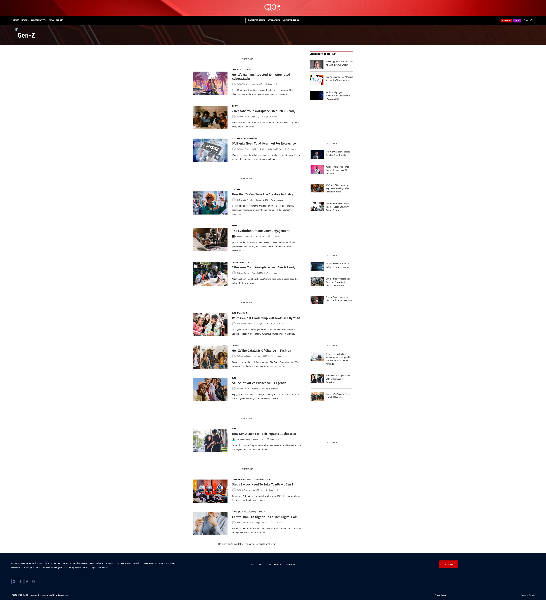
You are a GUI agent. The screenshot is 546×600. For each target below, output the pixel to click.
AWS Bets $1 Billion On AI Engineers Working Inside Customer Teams (337, 188)
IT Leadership (242, 313)
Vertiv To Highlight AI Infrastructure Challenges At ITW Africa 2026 (338, 95)
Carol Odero (244, 117)
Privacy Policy (440, 595)
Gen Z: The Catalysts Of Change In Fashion (261, 350)
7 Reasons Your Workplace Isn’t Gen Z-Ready (263, 111)
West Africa (274, 20)
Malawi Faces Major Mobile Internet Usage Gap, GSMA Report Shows (338, 206)
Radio (517, 20)
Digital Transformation (247, 138)
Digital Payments (239, 479)
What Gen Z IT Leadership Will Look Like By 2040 (266, 318)
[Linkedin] (14, 581)
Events (59, 20)
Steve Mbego (244, 439)
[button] (527, 20)
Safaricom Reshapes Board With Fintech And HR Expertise (338, 378)
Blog (51, 20)
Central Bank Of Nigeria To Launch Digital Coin (265, 517)
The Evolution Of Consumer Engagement (260, 231)
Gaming (248, 70)
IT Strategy (260, 512)
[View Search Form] (531, 20)
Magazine (506, 20)
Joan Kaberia (244, 236)
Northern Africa (256, 20)
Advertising (256, 564)
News (239, 189)
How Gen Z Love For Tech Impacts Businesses (264, 434)
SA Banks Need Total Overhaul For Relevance (264, 143)
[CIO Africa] (273, 8)
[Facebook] (20, 581)
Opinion (235, 346)
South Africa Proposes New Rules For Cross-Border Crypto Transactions (338, 282)
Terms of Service (528, 595)
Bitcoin (235, 512)
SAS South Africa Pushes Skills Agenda (259, 383)
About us (278, 564)
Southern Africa (290, 20)
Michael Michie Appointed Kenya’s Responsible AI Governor (337, 170)
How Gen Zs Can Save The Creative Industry (262, 194)
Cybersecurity (237, 70)
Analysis (235, 226)
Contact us (290, 564)
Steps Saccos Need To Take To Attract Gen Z (262, 484)
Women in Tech (38, 20)
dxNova (235, 106)
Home (16, 20)
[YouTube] (33, 581)
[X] (27, 581)
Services (268, 564)
